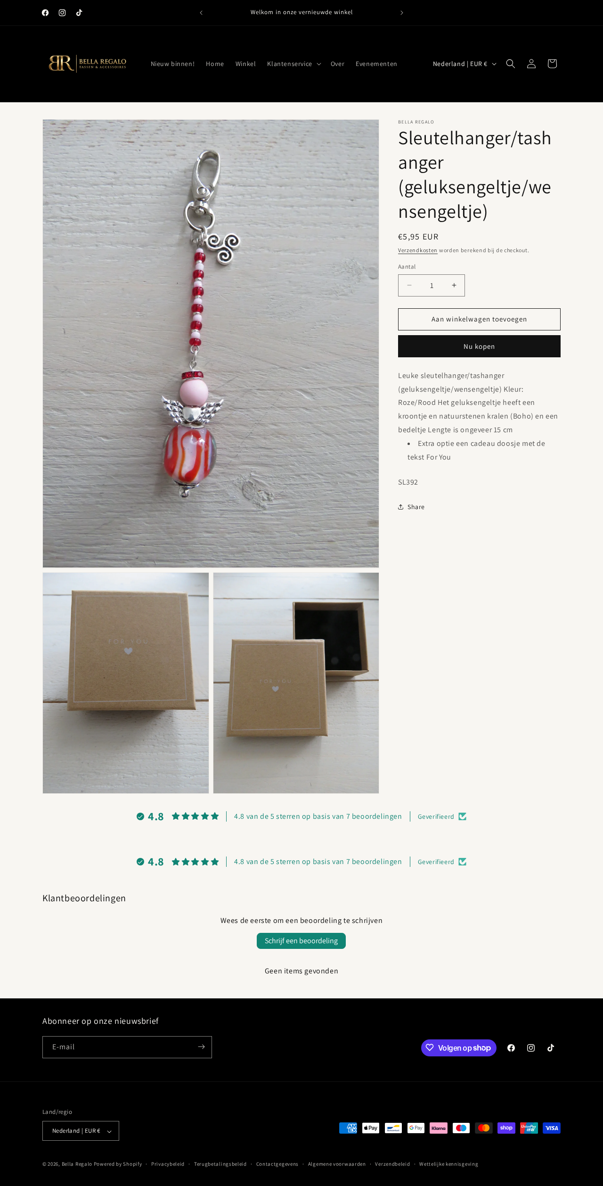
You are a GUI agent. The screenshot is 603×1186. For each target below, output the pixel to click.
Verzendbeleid (392, 1164)
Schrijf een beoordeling (301, 941)
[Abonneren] (201, 1047)
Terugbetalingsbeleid (220, 1164)
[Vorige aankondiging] (201, 13)
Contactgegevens (277, 1164)
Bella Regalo (77, 1164)
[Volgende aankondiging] (401, 13)
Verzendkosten (418, 250)
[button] (293, 64)
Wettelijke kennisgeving (448, 1164)
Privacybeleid (168, 1164)
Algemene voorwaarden (337, 1164)
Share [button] (416, 506)
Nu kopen (479, 346)
